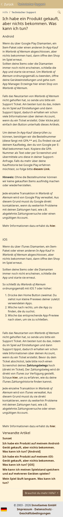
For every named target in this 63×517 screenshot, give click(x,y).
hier (52, 226)
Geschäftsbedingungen (35, 513)
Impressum (24, 509)
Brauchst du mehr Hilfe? (40, 493)
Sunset (7, 438)
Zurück (8, 4)
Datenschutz (43, 509)
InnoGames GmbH (44, 505)
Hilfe (5, 12)
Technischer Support (24, 12)
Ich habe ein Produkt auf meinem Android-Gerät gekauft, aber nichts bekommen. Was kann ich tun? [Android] (31, 447)
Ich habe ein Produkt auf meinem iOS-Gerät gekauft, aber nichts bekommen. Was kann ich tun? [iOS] (29, 461)
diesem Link (41, 169)
